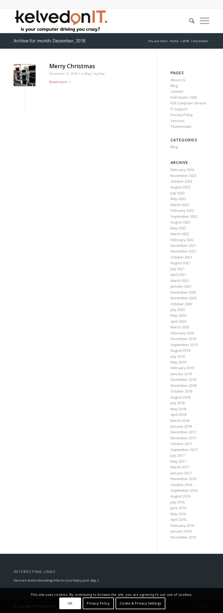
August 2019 (180, 350)
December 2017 (183, 432)
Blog (88, 74)
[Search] (189, 20)
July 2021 (178, 268)
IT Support (179, 109)
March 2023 (180, 204)
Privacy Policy (182, 114)
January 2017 (181, 473)
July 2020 (178, 309)
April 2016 (178, 519)
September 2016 (184, 490)
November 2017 (183, 437)
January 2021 (181, 286)
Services (178, 120)
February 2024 (182, 169)
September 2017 (184, 449)
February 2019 (182, 367)
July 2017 (178, 455)
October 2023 (181, 181)
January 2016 (181, 531)
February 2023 (182, 210)
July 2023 (178, 193)
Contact (177, 91)
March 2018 (180, 420)
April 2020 (178, 321)
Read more (58, 81)
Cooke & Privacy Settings (140, 603)
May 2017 (178, 461)
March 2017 (180, 467)
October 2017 (181, 443)
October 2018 (181, 391)
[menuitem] (189, 20)
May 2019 (178, 362)
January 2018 (181, 426)
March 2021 (180, 280)
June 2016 (178, 507)
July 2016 (178, 502)
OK (70, 603)
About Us (178, 79)
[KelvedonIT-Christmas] (25, 75)
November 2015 (183, 537)
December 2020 (183, 292)
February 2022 (182, 239)
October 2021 (181, 257)
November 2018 (183, 385)
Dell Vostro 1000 (184, 97)
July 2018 (178, 402)
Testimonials (181, 126)
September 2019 (184, 344)
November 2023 (183, 175)
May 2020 (178, 315)
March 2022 (180, 233)
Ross (101, 74)
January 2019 (181, 373)
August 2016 (180, 496)
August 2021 (180, 262)
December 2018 (183, 379)
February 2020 (182, 333)
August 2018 (180, 397)
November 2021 (183, 251)
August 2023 (180, 187)
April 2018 (178, 414)
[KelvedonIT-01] (62, 20)
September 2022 (184, 216)
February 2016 (182, 525)
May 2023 (178, 198)
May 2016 (178, 513)
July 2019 (178, 356)
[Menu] (201, 20)
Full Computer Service (188, 103)
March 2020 (180, 327)
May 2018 (178, 408)
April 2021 (178, 274)
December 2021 (183, 245)
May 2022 (178, 228)
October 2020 (181, 303)
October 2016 (181, 484)
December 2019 (183, 338)
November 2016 (183, 478)
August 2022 (180, 222)
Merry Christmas (72, 66)
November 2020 (183, 297)
